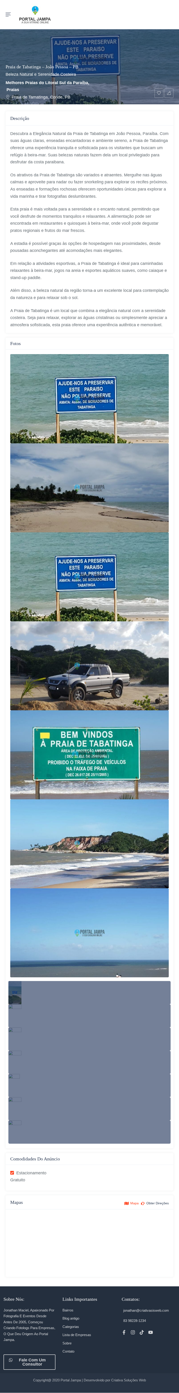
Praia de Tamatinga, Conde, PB (41, 97)
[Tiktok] (141, 1332)
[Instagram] (133, 1332)
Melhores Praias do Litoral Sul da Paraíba (47, 82)
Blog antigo (70, 1318)
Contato (68, 1351)
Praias (13, 89)
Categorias (70, 1327)
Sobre (67, 1343)
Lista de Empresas (76, 1335)
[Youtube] (150, 1332)
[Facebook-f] (124, 1332)
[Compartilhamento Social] (169, 93)
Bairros (67, 1310)
